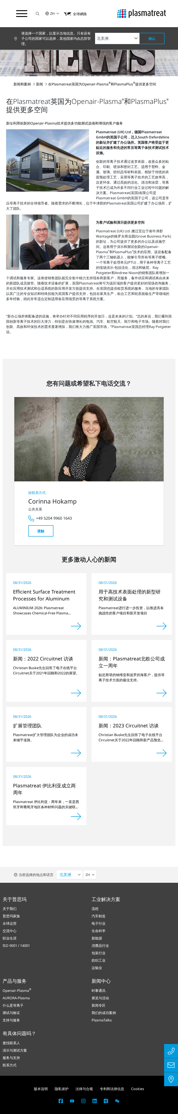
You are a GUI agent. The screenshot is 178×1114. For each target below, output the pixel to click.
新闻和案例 (22, 84)
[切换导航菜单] (22, 13)
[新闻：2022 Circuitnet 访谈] (76, 693)
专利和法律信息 (112, 1088)
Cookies (137, 1088)
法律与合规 (84, 1088)
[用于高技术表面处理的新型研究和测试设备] (161, 626)
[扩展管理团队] (76, 753)
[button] (37, 13)
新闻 (40, 84)
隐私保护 (62, 1088)
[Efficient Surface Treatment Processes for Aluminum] (76, 626)
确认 (151, 38)
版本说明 (41, 1088)
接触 (40, 531)
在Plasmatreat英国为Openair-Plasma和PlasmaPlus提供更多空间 (102, 84)
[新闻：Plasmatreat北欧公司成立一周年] (161, 693)
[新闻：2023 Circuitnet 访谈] (161, 753)
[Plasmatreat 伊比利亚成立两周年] (76, 816)
